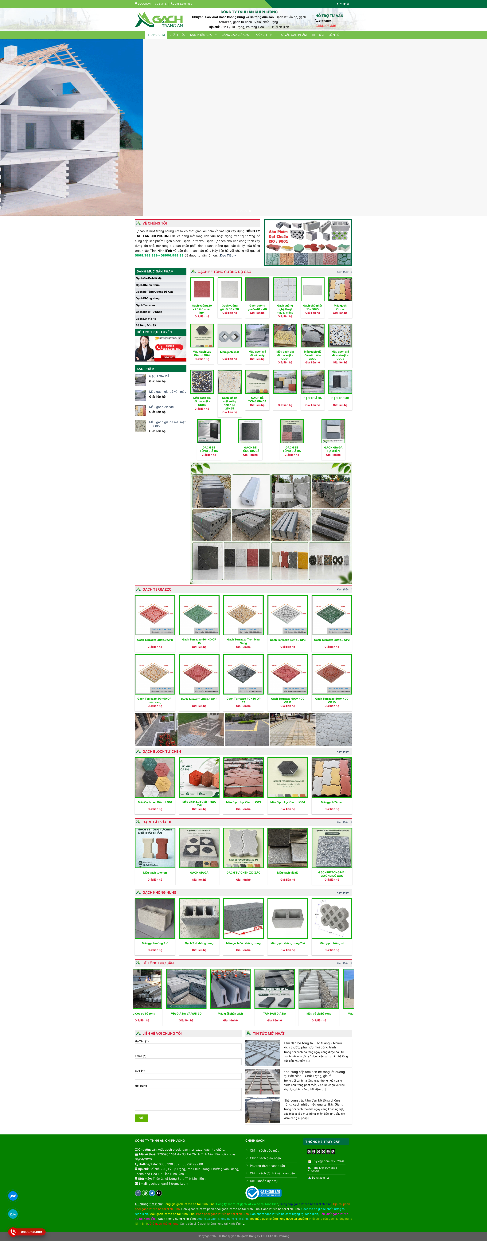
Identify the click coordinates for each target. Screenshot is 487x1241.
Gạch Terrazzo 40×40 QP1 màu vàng (155, 700)
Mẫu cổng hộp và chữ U (289, 1013)
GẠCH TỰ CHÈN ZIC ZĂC (243, 872)
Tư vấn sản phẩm (293, 35)
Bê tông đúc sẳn (147, 325)
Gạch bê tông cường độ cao (154, 291)
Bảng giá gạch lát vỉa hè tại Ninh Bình (189, 1204)
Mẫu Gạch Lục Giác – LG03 (243, 802)
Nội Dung (141, 1085)
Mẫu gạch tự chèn (155, 872)
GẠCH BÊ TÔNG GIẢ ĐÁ (257, 399)
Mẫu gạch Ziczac (340, 307)
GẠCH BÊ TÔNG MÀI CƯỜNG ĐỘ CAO (331, 874)
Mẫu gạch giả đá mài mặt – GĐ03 (340, 355)
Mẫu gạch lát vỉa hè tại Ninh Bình (172, 1214)
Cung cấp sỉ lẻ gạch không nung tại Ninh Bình (211, 1223)
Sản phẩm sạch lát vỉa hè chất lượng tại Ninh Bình (284, 1214)
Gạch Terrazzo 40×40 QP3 (288, 639)
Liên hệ (334, 35)
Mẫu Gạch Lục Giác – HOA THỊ (199, 803)
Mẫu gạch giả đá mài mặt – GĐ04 (202, 401)
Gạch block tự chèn (149, 311)
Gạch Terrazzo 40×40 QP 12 (243, 700)
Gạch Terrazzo (145, 305)
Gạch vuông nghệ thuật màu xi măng (285, 309)
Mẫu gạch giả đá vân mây (257, 353)
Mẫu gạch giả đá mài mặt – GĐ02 (312, 355)
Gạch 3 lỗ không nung (199, 943)
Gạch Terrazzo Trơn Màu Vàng (243, 641)
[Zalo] (12, 1214)
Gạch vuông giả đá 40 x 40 (257, 307)
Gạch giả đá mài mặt (149, 278)
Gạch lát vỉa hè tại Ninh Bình (280, 1209)
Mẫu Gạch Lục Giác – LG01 (155, 802)
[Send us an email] (348, 4)
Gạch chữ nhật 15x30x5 (312, 307)
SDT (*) (140, 1070)
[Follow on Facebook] (337, 4)
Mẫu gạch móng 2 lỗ (155, 943)
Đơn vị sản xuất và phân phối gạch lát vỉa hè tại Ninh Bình (220, 1209)
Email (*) (140, 1056)
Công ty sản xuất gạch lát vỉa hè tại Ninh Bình (247, 1204)
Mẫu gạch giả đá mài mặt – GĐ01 (285, 355)
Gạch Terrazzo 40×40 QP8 (155, 639)
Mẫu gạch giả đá (287, 872)
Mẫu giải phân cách (156, 1013)
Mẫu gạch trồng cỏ (332, 943)
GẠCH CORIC (340, 398)
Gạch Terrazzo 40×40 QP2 (332, 639)
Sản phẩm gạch (202, 35)
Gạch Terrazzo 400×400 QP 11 (287, 700)
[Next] (472, 127)
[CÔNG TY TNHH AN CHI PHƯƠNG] (159, 19)
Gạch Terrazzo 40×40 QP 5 (199, 699)
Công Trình (265, 35)
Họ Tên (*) (142, 1041)
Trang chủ (156, 35)
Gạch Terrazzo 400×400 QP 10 (332, 700)
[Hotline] (12, 1232)
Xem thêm (343, 272)
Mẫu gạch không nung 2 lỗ (288, 943)
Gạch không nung (148, 298)
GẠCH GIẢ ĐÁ (312, 398)
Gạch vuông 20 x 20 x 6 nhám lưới (202, 309)
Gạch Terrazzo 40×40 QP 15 (199, 641)
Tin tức (317, 35)
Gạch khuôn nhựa (148, 285)
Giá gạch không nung (164, 1223)
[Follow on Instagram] (341, 4)
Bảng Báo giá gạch (236, 35)
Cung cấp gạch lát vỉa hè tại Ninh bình (306, 1204)
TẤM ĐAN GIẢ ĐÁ (200, 1013)
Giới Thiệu (177, 35)
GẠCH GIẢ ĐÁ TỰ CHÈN (333, 449)
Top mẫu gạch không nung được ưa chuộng (278, 1218)
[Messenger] (12, 1196)
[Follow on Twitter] (344, 4)
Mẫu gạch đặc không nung (243, 943)
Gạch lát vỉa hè (146, 318)
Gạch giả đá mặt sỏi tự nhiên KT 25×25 (229, 403)
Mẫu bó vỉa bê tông (245, 1013)
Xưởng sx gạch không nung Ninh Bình (222, 1218)
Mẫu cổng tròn (333, 1013)
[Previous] (14, 127)
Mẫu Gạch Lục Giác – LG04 (202, 353)
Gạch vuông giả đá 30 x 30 (229, 307)
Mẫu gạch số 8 (229, 352)
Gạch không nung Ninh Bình (177, 1218)
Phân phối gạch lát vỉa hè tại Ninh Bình (222, 1214)
